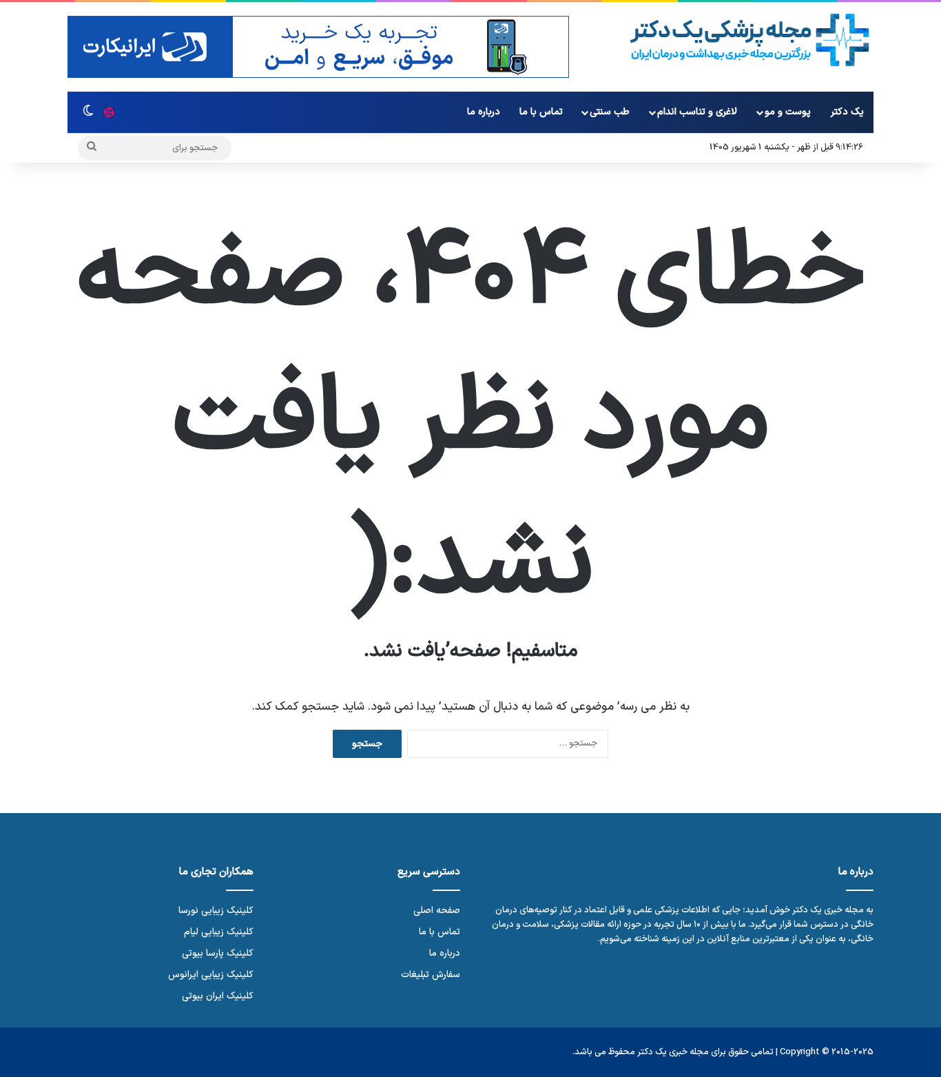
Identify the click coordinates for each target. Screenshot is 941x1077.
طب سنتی (610, 112)
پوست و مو (788, 112)
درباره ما (483, 112)
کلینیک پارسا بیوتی (218, 953)
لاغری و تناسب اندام (697, 112)
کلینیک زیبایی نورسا (216, 910)
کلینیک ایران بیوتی (218, 996)
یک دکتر (847, 112)
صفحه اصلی (436, 910)
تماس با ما (541, 112)
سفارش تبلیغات (430, 974)
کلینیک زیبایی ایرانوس (211, 974)
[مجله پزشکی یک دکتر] (749, 40)
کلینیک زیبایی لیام (219, 932)
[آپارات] (109, 112)
